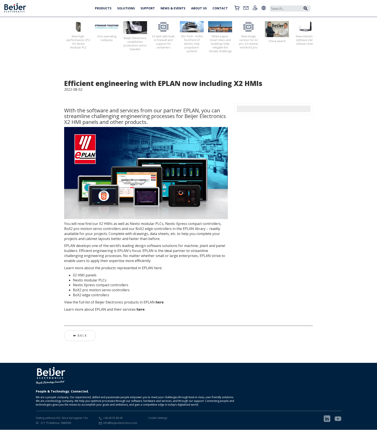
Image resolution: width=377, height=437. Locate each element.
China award (277, 41)
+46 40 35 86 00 (113, 418)
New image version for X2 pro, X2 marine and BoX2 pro (248, 41)
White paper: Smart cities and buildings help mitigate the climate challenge (220, 43)
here (160, 302)
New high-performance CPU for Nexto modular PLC (78, 41)
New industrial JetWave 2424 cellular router (305, 40)
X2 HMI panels (84, 275)
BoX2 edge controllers (91, 295)
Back (82, 335)
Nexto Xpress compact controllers (100, 285)
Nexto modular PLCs (89, 280)
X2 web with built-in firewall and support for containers (163, 41)
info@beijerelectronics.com (120, 423)
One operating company (106, 38)
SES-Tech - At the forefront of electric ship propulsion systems (192, 43)
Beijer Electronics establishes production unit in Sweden (135, 43)
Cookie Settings (157, 418)
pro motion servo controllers (105, 290)
